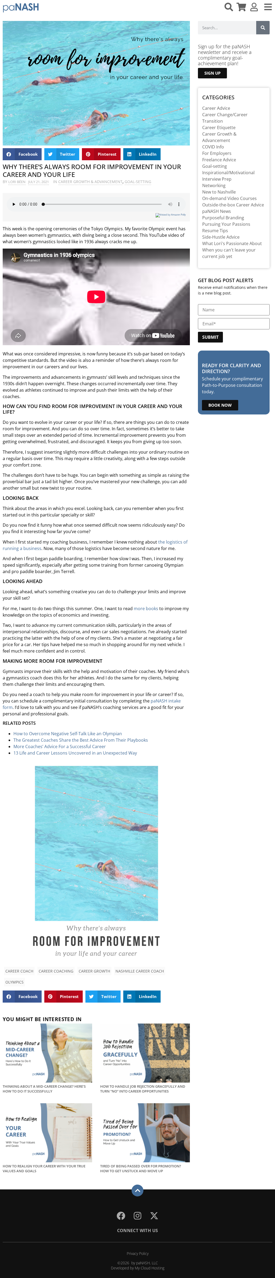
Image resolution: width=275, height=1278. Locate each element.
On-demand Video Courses (229, 198)
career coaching (56, 971)
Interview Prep (216, 179)
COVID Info (213, 147)
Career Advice (216, 108)
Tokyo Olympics (107, 229)
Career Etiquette (219, 127)
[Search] (263, 27)
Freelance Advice (219, 160)
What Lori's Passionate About (232, 243)
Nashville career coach (139, 971)
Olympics (14, 982)
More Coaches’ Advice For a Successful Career (59, 746)
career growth (94, 971)
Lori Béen (17, 181)
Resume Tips (215, 231)
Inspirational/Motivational (228, 173)
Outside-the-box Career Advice (233, 205)
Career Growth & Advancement (90, 181)
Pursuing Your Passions (226, 224)
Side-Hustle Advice (221, 237)
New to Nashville (219, 192)
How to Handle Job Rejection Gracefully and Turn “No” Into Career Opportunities (142, 1089)
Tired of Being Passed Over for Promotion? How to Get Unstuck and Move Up (140, 1168)
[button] (22, 154)
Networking (214, 185)
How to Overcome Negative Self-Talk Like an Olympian (67, 734)
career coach (19, 971)
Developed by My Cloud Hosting (137, 1267)
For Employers (216, 153)
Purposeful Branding (223, 218)
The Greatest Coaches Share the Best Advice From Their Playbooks (80, 740)
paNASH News (216, 211)
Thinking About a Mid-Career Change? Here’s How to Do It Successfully (44, 1089)
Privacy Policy (138, 1253)
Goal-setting (138, 181)
